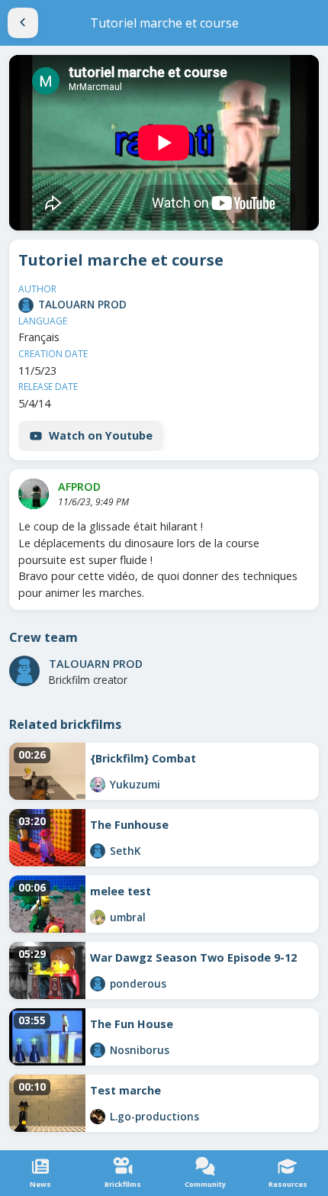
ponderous (138, 983)
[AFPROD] (33, 494)
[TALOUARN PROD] (26, 305)
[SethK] (97, 851)
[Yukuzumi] (97, 784)
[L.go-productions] (97, 1116)
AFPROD (79, 486)
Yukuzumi (135, 784)
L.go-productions (154, 1116)
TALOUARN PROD (82, 304)
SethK (125, 850)
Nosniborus (139, 1050)
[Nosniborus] (97, 1050)
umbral (128, 917)
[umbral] (97, 917)
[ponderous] (97, 983)
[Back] (23, 23)
